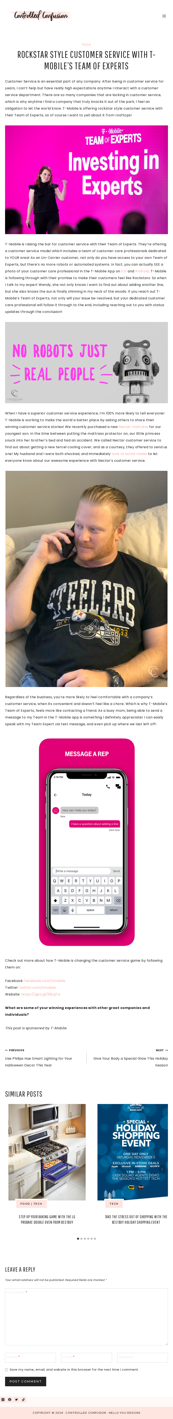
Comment (17, 1292)
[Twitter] (16, 1400)
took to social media (129, 453)
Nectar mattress (133, 426)
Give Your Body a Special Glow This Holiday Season (130, 1058)
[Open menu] (164, 16)
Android (142, 271)
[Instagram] (3, 1400)
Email (69, 1357)
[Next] (162, 1169)
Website (126, 1357)
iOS (124, 271)
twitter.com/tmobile (38, 987)
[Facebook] (10, 1400)
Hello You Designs (124, 1412)
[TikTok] (23, 1400)
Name (13, 1357)
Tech (86, 44)
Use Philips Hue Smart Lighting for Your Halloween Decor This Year (38, 1058)
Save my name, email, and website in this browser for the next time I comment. (74, 1370)
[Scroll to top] (160, 1410)
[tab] (78, 1239)
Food (25, 1203)
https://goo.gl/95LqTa (41, 994)
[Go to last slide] (11, 1169)
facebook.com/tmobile (44, 980)
